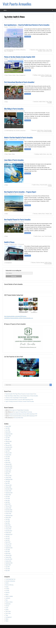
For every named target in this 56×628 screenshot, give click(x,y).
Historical (7, 592)
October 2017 (8, 532)
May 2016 (7, 551)
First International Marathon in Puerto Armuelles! (19, 82)
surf (51, 51)
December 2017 (8, 530)
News (5, 51)
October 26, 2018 (13, 139)
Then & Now (8, 611)
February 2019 (8, 506)
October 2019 (8, 490)
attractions (33, 49)
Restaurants (7, 603)
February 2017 (8, 544)
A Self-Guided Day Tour (10, 49)
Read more (27, 36)
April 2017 (7, 540)
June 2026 (7, 430)
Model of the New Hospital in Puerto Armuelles (18, 137)
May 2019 (7, 500)
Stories (6, 609)
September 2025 (8, 433)
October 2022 (8, 454)
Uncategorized (10, 51)
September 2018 (8, 515)
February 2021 (8, 475)
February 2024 (8, 445)
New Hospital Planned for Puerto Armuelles (17, 219)
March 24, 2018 (13, 194)
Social (6, 607)
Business (36, 213)
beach (37, 49)
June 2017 (7, 538)
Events (6, 586)
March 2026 (7, 432)
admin (6, 27)
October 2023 (8, 449)
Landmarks (7, 598)
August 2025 (8, 435)
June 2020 (7, 481)
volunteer (50, 186)
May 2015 (7, 570)
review (44, 51)
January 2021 (8, 477)
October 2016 (8, 545)
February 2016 (8, 555)
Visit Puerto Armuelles (17, 3)
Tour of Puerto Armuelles (46, 131)
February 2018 (8, 526)
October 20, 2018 (13, 162)
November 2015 (8, 559)
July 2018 (7, 519)
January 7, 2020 (13, 59)
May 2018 (7, 523)
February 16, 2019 (13, 110)
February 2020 (8, 485)
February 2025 (8, 441)
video (51, 154)
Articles (7, 583)
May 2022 (7, 458)
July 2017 (7, 536)
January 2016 (8, 557)
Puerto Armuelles (48, 76)
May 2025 (7, 439)
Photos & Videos (12, 75)
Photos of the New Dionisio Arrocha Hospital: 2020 (19, 57)
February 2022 (8, 464)
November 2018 (8, 511)
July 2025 (7, 437)
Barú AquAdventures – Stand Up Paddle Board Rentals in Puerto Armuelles (26, 25)
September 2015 (8, 563)
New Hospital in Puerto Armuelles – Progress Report (20, 192)
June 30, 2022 (13, 27)
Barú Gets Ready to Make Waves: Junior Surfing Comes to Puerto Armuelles (21, 395)
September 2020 (8, 479)
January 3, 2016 (13, 221)
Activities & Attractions (21, 49)
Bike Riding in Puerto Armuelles (13, 108)
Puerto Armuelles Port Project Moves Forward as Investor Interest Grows (20, 393)
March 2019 (7, 504)
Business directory (40, 262)
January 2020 (8, 487)
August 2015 (8, 564)
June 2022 (7, 456)
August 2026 (8, 426)
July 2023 (7, 451)
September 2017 (8, 534)
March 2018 (7, 525)
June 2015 (7, 568)
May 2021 (7, 473)
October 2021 (8, 470)
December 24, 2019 (14, 84)
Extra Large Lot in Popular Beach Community (19, 410)
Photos (42, 76)
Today (17, 75)
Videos (9, 154)
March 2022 (7, 462)
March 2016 (7, 553)
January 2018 (8, 528)
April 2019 (7, 502)
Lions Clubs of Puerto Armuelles (14, 160)
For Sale (7, 590)
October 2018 (8, 513)
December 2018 (8, 509)
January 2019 (8, 507)
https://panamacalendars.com (14, 318)
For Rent (7, 588)
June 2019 (7, 498)
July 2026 (7, 428)
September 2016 (8, 547)
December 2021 (8, 466)
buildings (35, 75)
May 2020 (7, 483)
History (6, 594)
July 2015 (7, 566)
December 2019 (8, 489)
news (47, 49)
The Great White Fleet (18, 417)
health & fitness (42, 49)
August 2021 (8, 471)
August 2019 (8, 494)
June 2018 (7, 521)
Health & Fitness (9, 242)
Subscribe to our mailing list (13, 270)
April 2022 (7, 460)
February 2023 (8, 452)
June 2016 (7, 549)
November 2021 (8, 468)
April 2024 (7, 443)
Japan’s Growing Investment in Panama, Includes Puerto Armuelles (19, 401)
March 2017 (7, 542)
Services (7, 605)
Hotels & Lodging (9, 596)
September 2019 (8, 492)
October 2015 (8, 561)
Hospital (47, 75)
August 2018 (8, 517)
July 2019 (7, 496)
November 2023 (8, 447)
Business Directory (9, 584)
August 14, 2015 (13, 244)
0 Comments (20, 27)
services (48, 51)
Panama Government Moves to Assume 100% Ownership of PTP (19, 399)
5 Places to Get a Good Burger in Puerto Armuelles (16, 397)
